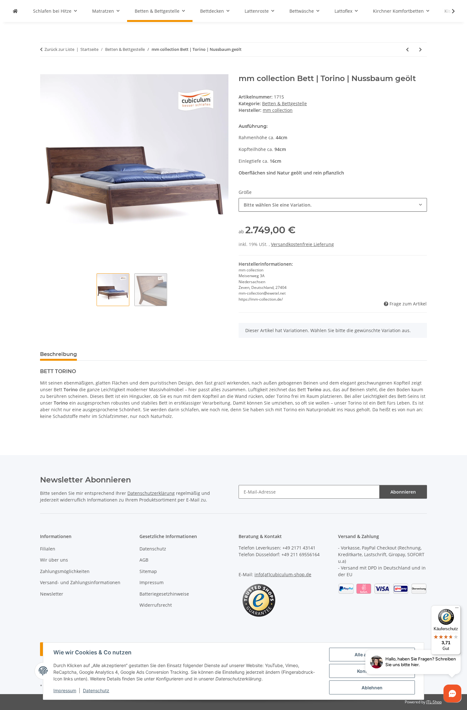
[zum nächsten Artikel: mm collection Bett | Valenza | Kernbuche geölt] (420, 49)
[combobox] (333, 205)
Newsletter (51, 594)
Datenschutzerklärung (151, 493)
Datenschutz (96, 690)
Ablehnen (372, 687)
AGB (143, 560)
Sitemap (148, 571)
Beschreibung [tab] (58, 354)
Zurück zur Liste (59, 49)
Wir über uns (54, 560)
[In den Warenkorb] (45, 70)
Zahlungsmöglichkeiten (65, 571)
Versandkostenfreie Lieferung (302, 244)
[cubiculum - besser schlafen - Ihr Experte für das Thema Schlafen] (15, 11)
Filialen (47, 549)
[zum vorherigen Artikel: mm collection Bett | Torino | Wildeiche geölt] (407, 49)
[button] (449, 11)
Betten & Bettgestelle (284, 103)
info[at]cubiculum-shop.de (282, 574)
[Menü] (457, 609)
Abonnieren (403, 492)
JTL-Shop (434, 702)
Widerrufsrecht (155, 605)
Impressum (64, 690)
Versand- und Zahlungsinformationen (80, 582)
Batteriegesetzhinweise (164, 594)
